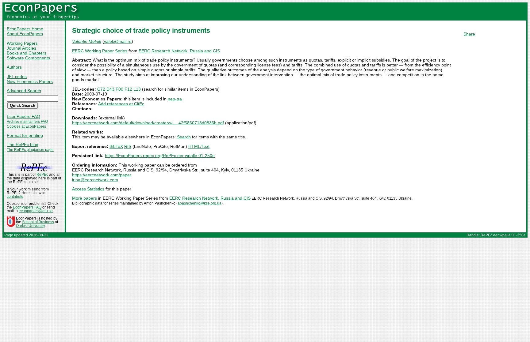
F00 (119, 89)
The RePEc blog (22, 144)
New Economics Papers (30, 81)
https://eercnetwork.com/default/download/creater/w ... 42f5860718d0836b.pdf (148, 122)
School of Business (38, 222)
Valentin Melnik (86, 41)
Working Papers (22, 43)
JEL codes (17, 76)
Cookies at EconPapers (26, 126)
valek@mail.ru (118, 41)
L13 (137, 89)
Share (469, 34)
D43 (110, 89)
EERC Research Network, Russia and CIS (179, 50)
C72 (101, 89)
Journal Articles (21, 48)
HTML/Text (198, 146)
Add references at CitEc (121, 103)
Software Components (28, 57)
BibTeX (116, 146)
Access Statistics (88, 188)
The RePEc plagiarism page (30, 150)
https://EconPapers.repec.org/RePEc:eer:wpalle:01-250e (160, 155)
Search (184, 136)
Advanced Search (24, 90)
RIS (127, 146)
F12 (128, 89)
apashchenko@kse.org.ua (199, 203)
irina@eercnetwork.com (95, 179)
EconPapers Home (25, 28)
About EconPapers (25, 33)
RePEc (42, 174)
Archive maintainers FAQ (27, 121)
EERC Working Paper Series (99, 50)
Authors (14, 67)
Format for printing (25, 135)
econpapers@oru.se (36, 211)
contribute (15, 196)
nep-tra (175, 98)
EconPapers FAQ (23, 116)
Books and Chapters (26, 53)
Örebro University (30, 225)
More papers (84, 198)
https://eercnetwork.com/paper (101, 174)
